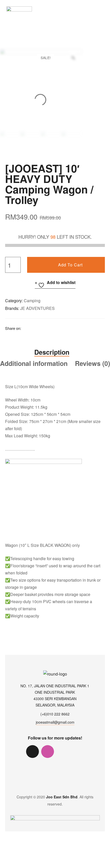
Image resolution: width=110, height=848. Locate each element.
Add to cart (70, 265)
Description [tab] (51, 352)
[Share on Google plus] (54, 327)
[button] (102, 8)
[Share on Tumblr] (47, 327)
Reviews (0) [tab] (92, 363)
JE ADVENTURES (37, 308)
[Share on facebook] (25, 327)
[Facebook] (62, 751)
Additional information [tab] (34, 363)
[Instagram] (47, 751)
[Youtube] (77, 751)
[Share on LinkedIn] (39, 327)
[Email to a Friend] (68, 327)
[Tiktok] (32, 751)
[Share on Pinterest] (61, 327)
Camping (32, 300)
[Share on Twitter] (32, 327)
